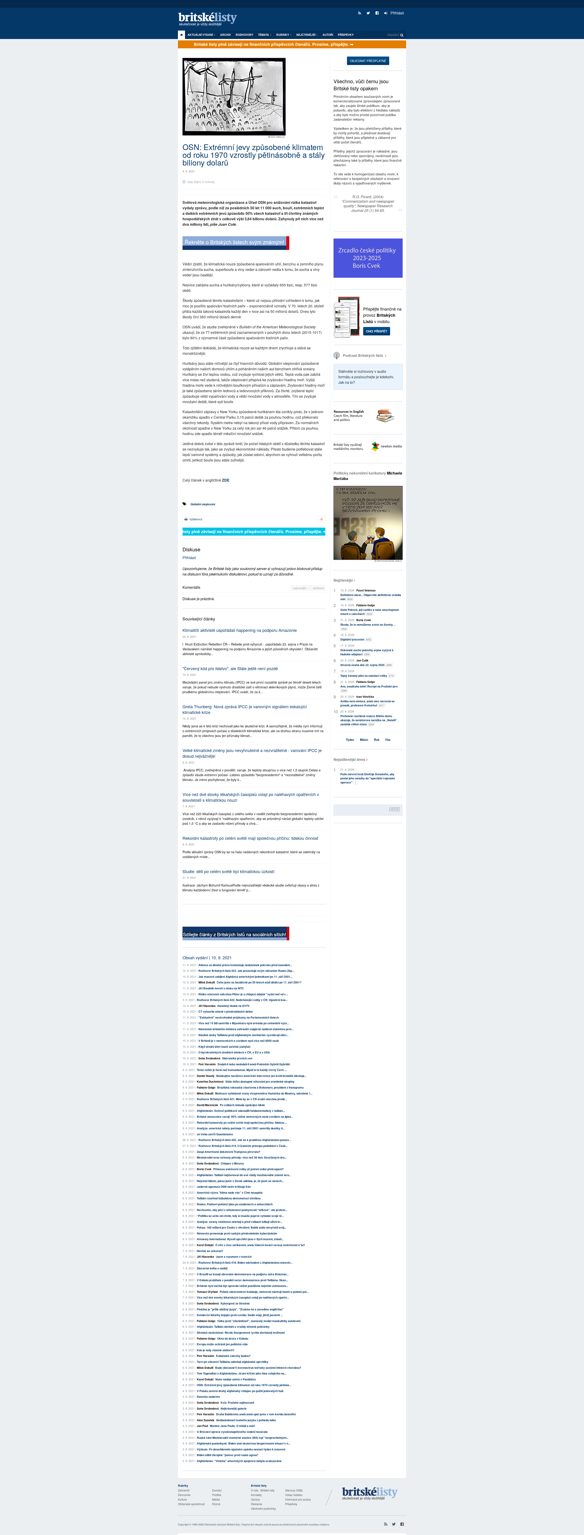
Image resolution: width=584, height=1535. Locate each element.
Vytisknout (195, 519)
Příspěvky (346, 35)
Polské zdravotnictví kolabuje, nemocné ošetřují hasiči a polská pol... (264, 1292)
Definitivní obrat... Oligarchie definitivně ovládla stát (370, 597)
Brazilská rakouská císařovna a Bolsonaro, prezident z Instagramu (260, 1087)
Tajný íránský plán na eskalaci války (367, 676)
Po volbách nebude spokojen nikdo (242, 1105)
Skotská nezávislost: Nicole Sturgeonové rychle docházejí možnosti (241, 1332)
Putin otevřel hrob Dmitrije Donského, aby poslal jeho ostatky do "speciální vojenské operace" (367, 778)
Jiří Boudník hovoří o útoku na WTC (221, 988)
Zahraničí (184, 1490)
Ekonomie (184, 1495)
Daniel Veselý (205, 1076)
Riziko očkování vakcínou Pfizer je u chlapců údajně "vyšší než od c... (243, 994)
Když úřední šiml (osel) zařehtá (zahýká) (224, 1047)
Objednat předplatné (368, 61)
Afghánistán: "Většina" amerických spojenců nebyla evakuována (239, 1461)
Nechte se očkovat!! (210, 1251)
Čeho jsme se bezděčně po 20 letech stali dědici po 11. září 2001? (259, 982)
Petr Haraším (207, 1064)
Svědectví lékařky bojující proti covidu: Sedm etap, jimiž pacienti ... (240, 1315)
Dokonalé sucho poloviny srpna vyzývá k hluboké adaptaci (367, 652)
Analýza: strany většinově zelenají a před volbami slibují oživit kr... (239, 1222)
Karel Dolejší (205, 1245)
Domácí (217, 1490)
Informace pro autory (298, 1499)
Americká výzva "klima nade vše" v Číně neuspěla (230, 1192)
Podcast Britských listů (363, 355)
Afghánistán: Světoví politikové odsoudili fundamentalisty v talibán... (241, 1111)
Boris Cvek (204, 1169)
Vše (387, 739)
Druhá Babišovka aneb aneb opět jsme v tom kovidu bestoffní (256, 1414)
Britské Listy (370, 1494)
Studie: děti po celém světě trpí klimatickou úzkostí (228, 871)
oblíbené (318, 588)
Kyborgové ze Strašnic (235, 1303)
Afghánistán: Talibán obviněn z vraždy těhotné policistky (233, 1327)
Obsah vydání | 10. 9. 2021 (207, 957)
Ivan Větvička (365, 697)
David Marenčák (207, 1105)
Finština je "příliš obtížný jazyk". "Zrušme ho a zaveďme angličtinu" (240, 1309)
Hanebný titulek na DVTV (233, 1006)
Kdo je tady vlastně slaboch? (215, 1350)
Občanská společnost (191, 1504)
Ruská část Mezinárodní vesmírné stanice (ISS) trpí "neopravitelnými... (242, 1438)
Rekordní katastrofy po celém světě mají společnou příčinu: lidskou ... (242, 1122)
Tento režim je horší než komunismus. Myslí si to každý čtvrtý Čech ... (242, 1070)
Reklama (256, 1504)
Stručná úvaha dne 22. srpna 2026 (366, 665)
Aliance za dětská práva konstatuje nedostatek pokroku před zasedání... (245, 965)
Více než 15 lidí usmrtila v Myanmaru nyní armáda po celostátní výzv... (243, 1023)
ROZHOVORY (244, 35)
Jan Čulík (362, 660)
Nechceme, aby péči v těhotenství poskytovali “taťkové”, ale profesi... (242, 1210)
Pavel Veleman (365, 590)
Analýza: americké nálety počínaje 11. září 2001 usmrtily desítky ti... (241, 1128)
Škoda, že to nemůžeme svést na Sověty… (368, 626)
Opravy (255, 1499)
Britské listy (210, 19)
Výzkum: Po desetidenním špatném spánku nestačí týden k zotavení (241, 1449)
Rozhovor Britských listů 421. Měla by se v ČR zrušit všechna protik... (242, 1099)
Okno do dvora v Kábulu (232, 1338)
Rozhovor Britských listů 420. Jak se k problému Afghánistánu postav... (244, 1140)
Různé (216, 1504)
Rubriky (283, 35)
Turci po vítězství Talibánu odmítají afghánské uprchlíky (232, 1362)
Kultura (182, 1499)
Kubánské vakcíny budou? (233, 1356)
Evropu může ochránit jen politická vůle (222, 1344)
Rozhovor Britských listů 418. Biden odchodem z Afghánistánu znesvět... (245, 1262)
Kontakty (256, 1495)
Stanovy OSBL (294, 1490)
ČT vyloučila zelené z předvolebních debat (225, 1011)
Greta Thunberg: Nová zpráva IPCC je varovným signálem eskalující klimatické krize (244, 709)
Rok (376, 739)
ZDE (225, 480)
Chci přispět (376, 331)
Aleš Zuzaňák (205, 1420)
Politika (216, 1495)
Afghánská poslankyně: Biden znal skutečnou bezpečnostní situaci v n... (243, 1443)
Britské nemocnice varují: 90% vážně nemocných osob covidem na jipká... (245, 1117)
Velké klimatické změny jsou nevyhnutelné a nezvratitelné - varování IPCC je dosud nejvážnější (252, 753)
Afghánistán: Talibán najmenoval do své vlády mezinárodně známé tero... (244, 1175)
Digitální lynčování (355, 639)
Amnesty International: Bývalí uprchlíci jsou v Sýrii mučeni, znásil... (240, 1239)
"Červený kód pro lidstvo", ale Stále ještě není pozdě (230, 668)
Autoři (328, 35)
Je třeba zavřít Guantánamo (215, 1134)
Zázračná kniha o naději (212, 1268)
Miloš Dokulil (206, 982)
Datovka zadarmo (208, 1397)
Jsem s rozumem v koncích (234, 1257)
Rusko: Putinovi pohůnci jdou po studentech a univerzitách (235, 1204)
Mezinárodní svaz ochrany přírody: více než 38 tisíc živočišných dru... (242, 1157)
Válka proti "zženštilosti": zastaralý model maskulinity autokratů (258, 1321)
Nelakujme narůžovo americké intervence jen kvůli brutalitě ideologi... (261, 1076)
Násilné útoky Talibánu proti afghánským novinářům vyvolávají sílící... (243, 1035)
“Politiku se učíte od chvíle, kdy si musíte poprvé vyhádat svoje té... (240, 1216)
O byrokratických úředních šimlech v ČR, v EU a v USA (234, 1052)
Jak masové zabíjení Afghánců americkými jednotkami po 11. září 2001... (245, 977)
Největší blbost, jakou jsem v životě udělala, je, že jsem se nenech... (240, 1181)
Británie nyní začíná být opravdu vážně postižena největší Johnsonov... (242, 1286)
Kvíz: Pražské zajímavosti (237, 1402)
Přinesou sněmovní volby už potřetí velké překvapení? (248, 1169)
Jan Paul (202, 1426)
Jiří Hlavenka (207, 1006)
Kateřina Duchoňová (210, 1081)
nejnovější (300, 588)
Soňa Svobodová (209, 1058)
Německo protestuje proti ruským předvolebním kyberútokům (237, 1233)
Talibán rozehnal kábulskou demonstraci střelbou (229, 1198)
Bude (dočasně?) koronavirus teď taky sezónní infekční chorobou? (258, 1368)
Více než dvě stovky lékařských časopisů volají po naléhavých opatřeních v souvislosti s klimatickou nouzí (250, 797)
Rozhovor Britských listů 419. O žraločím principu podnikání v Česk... (243, 1146)
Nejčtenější (343, 580)
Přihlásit (397, 13)
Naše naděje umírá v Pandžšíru (235, 1379)
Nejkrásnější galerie (234, 1408)
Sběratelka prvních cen (237, 1058)
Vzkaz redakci (293, 1495)
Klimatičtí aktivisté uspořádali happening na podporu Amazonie (239, 630)
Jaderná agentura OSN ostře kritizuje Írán (224, 1187)
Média (216, 1499)
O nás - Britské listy (262, 1490)
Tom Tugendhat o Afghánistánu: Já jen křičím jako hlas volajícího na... (241, 1373)
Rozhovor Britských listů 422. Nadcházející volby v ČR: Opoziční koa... (242, 1000)
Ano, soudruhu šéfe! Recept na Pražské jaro (369, 688)
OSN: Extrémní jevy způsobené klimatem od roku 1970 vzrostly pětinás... (244, 1385)
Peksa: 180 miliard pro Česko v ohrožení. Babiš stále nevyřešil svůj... (241, 1227)
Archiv (225, 35)
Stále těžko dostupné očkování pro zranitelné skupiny (260, 1081)
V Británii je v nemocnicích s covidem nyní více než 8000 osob (238, 1041)
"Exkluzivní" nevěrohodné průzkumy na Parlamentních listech (238, 1017)
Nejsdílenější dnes (349, 759)
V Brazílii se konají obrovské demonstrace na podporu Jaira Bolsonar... (243, 1274)
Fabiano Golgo (206, 1087)
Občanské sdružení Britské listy (222, 1524)
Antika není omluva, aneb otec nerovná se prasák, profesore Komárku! (367, 703)
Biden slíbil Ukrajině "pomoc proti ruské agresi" (228, 1455)
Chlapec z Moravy (232, 1163)
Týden (350, 739)
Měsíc (364, 739)
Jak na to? (346, 382)
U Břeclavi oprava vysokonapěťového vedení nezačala (232, 1432)
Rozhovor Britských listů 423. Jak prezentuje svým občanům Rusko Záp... (246, 971)
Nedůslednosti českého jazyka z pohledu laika (246, 1420)
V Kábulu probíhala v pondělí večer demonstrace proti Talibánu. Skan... (242, 1280)
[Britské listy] (235, 243)
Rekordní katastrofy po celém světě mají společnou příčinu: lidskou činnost (250, 838)
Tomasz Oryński (207, 1292)
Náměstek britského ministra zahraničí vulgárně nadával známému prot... (245, 1029)
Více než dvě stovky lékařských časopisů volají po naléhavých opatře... (243, 1297)
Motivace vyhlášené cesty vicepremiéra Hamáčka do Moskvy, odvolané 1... (264, 1093)
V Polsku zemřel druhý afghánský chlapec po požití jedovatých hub (240, 1391)
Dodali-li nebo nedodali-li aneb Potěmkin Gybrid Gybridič (254, 1064)
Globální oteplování (202, 504)
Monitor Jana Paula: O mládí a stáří (232, 1426)
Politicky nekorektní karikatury (368, 475)
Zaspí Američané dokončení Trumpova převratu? (228, 1152)
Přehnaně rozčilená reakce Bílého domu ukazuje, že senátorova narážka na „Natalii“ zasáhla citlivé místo (368, 720)
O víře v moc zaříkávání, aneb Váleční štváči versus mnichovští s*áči (260, 1245)
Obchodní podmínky (263, 1508)
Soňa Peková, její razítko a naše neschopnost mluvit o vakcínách (369, 612)
